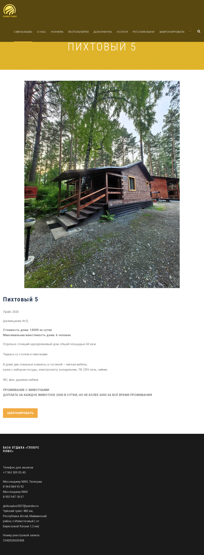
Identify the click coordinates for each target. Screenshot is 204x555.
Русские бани (144, 31)
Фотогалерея (78, 31)
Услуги (122, 31)
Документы (103, 31)
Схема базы (23, 31)
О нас (41, 31)
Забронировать (171, 31)
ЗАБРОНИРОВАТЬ (20, 413)
